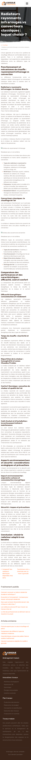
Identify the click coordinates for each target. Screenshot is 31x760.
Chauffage (5, 45)
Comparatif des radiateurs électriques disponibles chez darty (7, 574)
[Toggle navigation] (27, 3)
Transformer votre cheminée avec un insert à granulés (23, 571)
